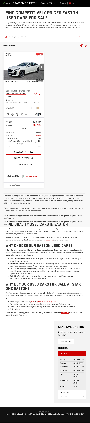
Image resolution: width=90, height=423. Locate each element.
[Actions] (39, 94)
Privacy (33, 414)
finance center (47, 240)
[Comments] (36, 114)
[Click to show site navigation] (86, 3)
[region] (23, 139)
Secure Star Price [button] (23, 152)
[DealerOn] (44, 412)
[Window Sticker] (39, 114)
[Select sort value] (85, 46)
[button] (42, 67)
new (32, 302)
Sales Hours (64, 353)
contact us (65, 313)
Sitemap (27, 414)
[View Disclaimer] (26, 114)
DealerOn (21, 414)
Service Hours (64, 392)
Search (81, 37)
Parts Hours (64, 397)
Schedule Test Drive (23, 158)
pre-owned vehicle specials (46, 302)
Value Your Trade (23, 164)
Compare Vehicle (14, 185)
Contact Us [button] (66, 341)
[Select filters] (81, 46)
